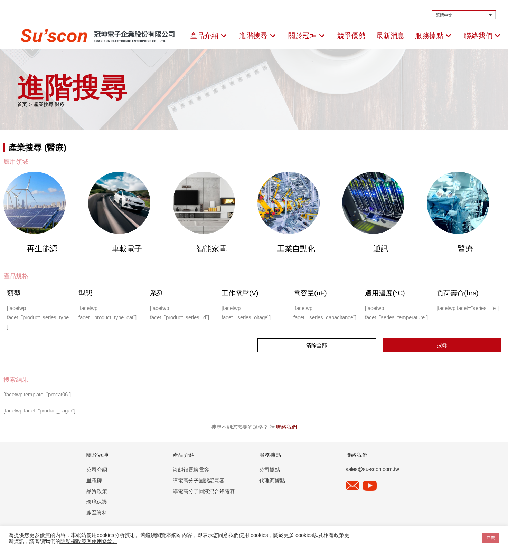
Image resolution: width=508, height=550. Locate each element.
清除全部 (316, 345)
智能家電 (211, 248)
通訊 (380, 248)
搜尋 (442, 345)
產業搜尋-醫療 (49, 104)
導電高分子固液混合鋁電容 (204, 491)
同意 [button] (490, 538)
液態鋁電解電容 (191, 470)
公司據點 (269, 470)
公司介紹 (96, 470)
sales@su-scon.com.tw (372, 469)
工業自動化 (296, 248)
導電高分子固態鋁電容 (199, 480)
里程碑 (94, 480)
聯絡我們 (286, 427)
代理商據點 (272, 480)
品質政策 (96, 491)
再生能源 (42, 248)
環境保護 (96, 502)
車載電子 (127, 248)
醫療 (465, 248)
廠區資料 (96, 512)
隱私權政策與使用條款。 (88, 541)
